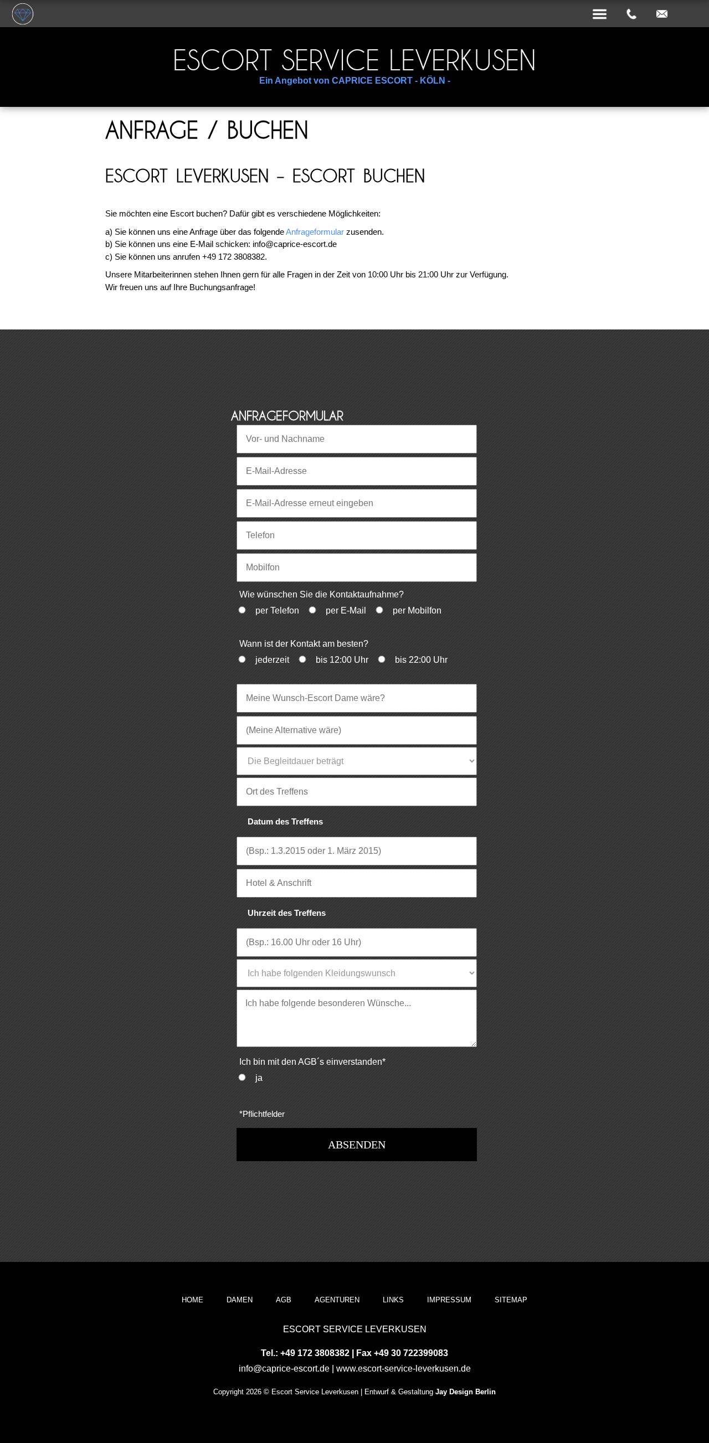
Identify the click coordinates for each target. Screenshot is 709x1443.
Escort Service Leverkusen (354, 60)
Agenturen (337, 1300)
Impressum (449, 1300)
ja (259, 1078)
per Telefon (277, 610)
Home (192, 1300)
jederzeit (272, 659)
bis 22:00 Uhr (421, 659)
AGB (283, 1300)
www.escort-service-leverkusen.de (403, 1368)
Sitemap (511, 1300)
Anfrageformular (315, 231)
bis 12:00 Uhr (342, 659)
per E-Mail (346, 610)
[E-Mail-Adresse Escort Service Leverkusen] (662, 14)
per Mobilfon (417, 610)
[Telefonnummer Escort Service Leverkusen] (631, 14)
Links (393, 1300)
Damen (240, 1300)
